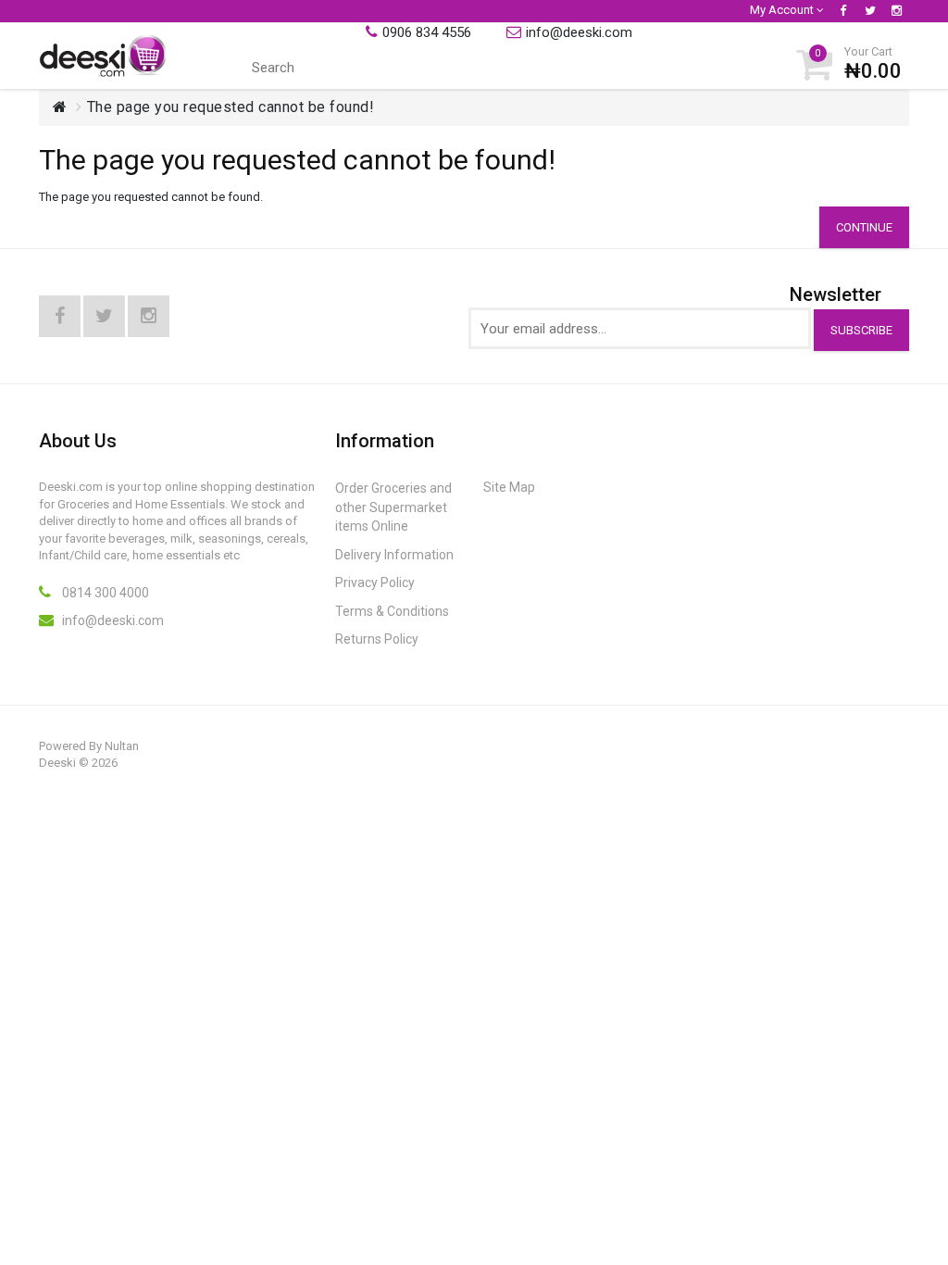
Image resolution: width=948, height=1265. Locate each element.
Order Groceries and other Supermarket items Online (393, 507)
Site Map (509, 487)
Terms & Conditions (392, 611)
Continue (864, 227)
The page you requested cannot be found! (231, 107)
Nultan (122, 746)
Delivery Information (394, 554)
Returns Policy (376, 639)
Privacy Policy (375, 582)
